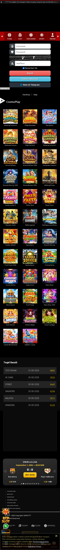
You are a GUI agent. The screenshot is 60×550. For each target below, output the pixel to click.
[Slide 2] (23, 484)
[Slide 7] (32, 484)
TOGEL (9, 39)
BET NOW (30, 475)
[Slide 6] (30, 484)
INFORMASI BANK (12, 499)
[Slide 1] (21, 484)
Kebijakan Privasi (34, 546)
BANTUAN (10, 494)
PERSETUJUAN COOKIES (13, 508)
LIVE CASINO (31, 39)
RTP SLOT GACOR (5, 88)
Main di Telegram (31, 85)
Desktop (26, 94)
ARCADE (52, 39)
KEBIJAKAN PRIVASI (12, 505)
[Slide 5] (29, 484)
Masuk (30, 73)
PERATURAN (10, 497)
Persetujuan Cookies (41, 541)
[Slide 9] (36, 484)
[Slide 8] (34, 484)
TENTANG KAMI (11, 491)
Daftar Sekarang (30, 79)
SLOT (20, 39)
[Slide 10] (38, 484)
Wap (35, 94)
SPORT (42, 39)
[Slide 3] (25, 484)
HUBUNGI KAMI (11, 502)
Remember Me (31, 68)
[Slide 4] (27, 484)
